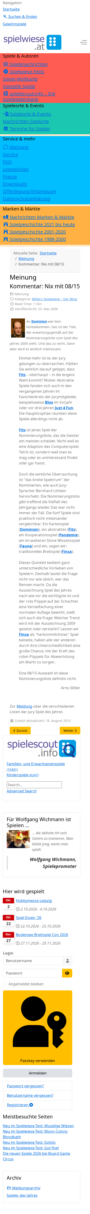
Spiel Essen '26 (28, 917)
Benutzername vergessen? (30, 1095)
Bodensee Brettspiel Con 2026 (42, 934)
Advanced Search (22, 791)
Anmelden (38, 1073)
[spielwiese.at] (32, 42)
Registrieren (18, 1104)
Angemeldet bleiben (26, 983)
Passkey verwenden (37, 1060)
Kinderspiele (23, 774)
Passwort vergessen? (25, 1086)
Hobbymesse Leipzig (34, 900)
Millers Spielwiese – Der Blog (54, 299)
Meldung (24, 706)
